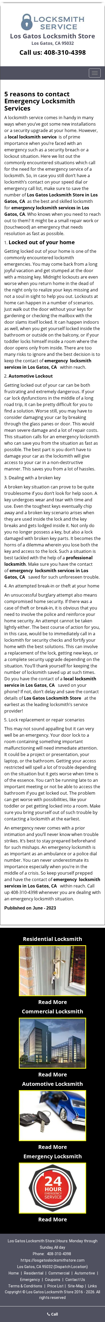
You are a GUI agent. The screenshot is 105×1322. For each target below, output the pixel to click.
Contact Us (75, 1279)
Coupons (52, 1279)
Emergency (30, 1279)
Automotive (85, 1273)
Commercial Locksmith (52, 1011)
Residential (33, 1273)
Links (92, 1286)
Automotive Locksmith (52, 1083)
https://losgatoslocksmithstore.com (53, 1260)
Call (54, 1314)
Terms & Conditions (25, 1286)
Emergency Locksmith (52, 1156)
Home (14, 1273)
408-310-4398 (65, 52)
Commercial (58, 1273)
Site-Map (76, 1286)
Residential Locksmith (52, 939)
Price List (55, 1286)
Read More (52, 1002)
